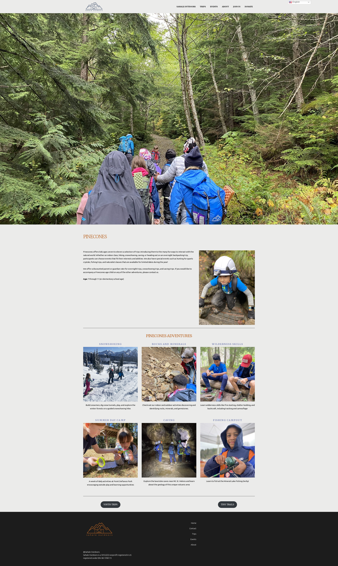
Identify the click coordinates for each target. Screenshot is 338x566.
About (193, 545)
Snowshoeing (110, 344)
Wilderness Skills (227, 344)
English (296, 2)
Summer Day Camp (110, 420)
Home (193, 523)
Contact (192, 528)
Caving (169, 420)
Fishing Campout (227, 420)
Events (193, 539)
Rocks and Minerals (169, 344)
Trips (194, 534)
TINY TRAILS (227, 504)
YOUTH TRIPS (111, 504)
